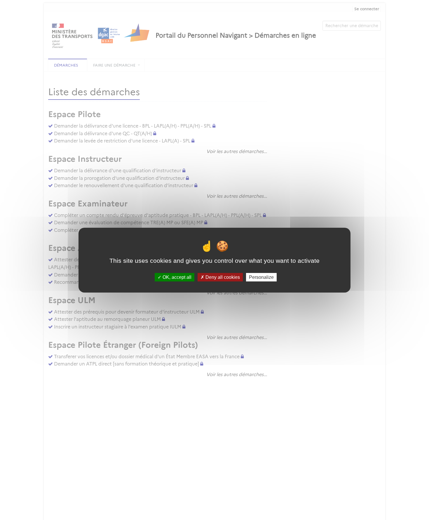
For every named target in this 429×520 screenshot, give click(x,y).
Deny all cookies (222, 276)
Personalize (261, 276)
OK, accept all (176, 276)
